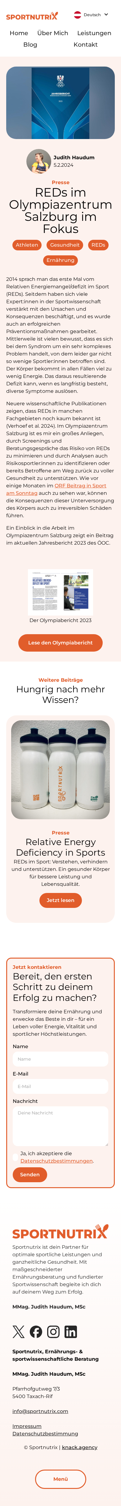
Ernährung (60, 260)
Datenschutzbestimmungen (56, 1161)
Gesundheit (65, 245)
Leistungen (94, 33)
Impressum (27, 1426)
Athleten (27, 245)
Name (20, 1046)
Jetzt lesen (60, 900)
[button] (92, 14)
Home (19, 33)
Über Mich (52, 33)
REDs (98, 245)
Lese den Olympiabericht (60, 643)
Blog (30, 44)
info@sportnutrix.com (40, 1411)
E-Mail (20, 1074)
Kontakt (86, 44)
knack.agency (79, 1447)
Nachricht (25, 1101)
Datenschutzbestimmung (45, 1434)
